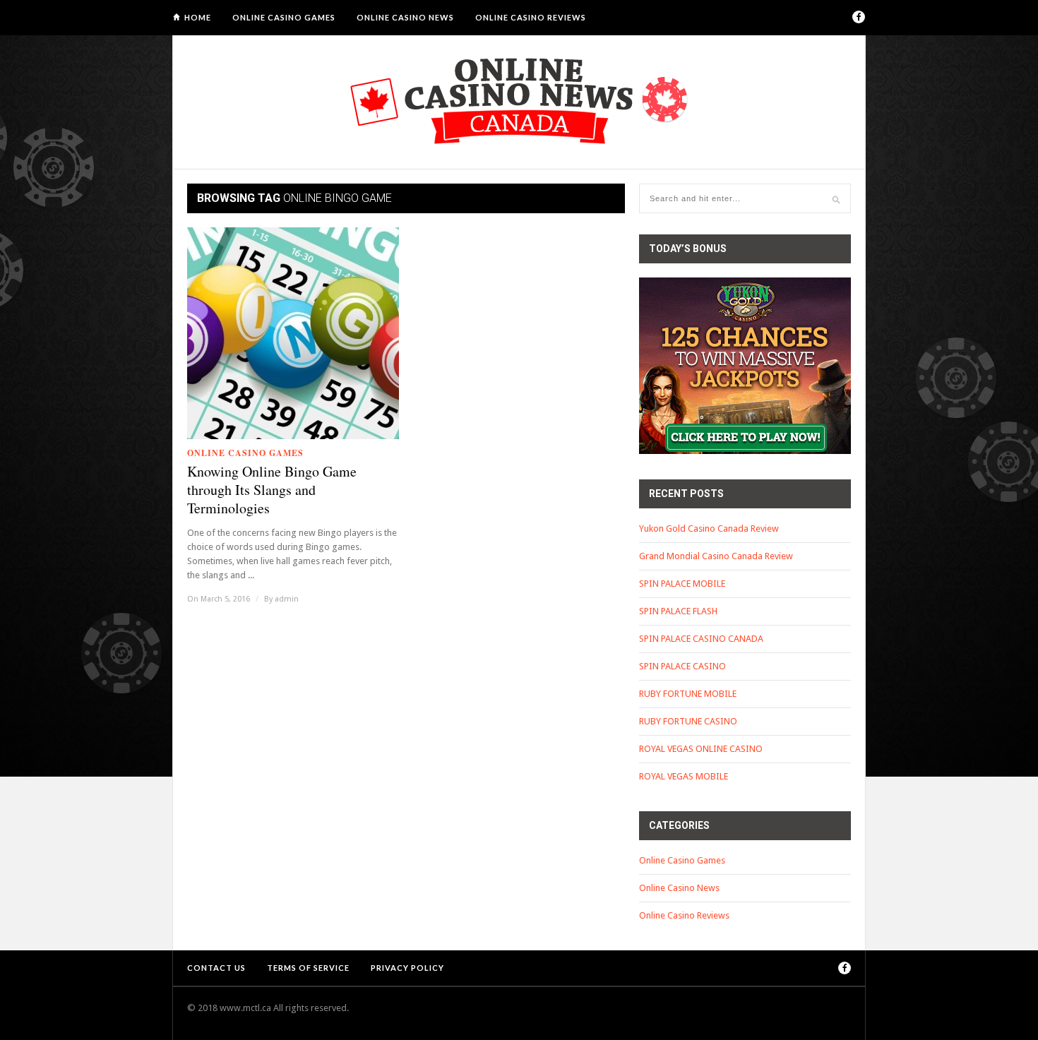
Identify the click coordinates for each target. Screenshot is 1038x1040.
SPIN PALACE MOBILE (682, 583)
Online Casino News (405, 17)
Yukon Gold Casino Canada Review (709, 528)
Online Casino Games (283, 17)
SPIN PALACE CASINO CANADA (701, 638)
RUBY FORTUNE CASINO (688, 721)
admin (287, 599)
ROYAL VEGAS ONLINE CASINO (701, 748)
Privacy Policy (407, 967)
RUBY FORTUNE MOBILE (687, 693)
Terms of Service (308, 967)
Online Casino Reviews (530, 17)
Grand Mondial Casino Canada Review (716, 556)
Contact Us (216, 967)
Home (197, 17)
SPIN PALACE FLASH (678, 611)
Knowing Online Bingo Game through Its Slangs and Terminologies (272, 490)
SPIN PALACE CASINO (682, 666)
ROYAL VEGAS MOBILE (683, 776)
